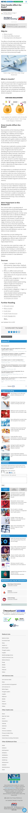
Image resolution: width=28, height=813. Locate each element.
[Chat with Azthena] (24, 810)
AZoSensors (5, 757)
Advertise (4, 726)
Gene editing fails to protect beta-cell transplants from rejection (19, 420)
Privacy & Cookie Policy (7, 733)
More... (6, 319)
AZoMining (4, 760)
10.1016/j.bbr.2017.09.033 (11, 287)
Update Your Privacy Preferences (14, 798)
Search (3, 718)
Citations (5, 341)
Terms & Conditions (6, 730)
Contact (4, 728)
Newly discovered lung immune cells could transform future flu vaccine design (18, 540)
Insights (4, 652)
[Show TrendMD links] (26, 386)
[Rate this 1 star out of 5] (9, 332)
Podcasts (4, 669)
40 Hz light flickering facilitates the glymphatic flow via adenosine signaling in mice (12, 372)
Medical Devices (6, 660)
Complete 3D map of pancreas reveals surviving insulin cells (18, 402)
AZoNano (4, 748)
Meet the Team (5, 716)
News (3, 643)
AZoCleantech (5, 750)
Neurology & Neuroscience (14, 584)
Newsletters (5, 721)
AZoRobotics (5, 755)
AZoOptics (4, 752)
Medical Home (5, 638)
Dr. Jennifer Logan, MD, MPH (19, 26)
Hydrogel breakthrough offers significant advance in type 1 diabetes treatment (18, 446)
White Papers (5, 647)
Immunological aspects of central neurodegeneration (12, 359)
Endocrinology (11, 597)
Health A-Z (4, 645)
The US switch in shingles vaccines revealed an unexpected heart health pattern (19, 511)
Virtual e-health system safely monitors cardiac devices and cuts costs (18, 556)
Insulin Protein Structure (10, 313)
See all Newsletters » (7, 604)
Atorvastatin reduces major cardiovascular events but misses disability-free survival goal (19, 502)
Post (3, 485)
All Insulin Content (9, 306)
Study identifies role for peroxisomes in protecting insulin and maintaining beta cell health (19, 438)
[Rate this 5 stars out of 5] (19, 332)
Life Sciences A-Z (6, 687)
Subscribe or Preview (12, 585)
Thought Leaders (6, 650)
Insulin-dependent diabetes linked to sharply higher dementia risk (19, 455)
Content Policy (5, 735)
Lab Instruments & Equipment (9, 684)
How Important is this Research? (12, 38)
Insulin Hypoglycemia (9, 316)
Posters (4, 667)
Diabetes (10, 591)
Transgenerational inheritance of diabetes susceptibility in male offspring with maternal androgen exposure (13, 354)
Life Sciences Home (6, 679)
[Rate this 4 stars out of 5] (16, 332)
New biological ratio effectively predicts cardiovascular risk (18, 394)
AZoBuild (4, 764)
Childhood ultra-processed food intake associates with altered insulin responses (18, 429)
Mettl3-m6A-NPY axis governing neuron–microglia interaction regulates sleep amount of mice (14, 378)
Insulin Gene (7, 311)
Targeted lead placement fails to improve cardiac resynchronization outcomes (18, 573)
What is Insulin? (8, 34)
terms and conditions (10, 788)
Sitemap (4, 723)
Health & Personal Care (7, 657)
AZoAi (3, 769)
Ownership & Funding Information (10, 738)
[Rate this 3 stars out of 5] (14, 332)
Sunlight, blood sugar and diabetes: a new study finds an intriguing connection (18, 519)
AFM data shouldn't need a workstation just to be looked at (18, 564)
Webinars (4, 696)
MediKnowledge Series (7, 655)
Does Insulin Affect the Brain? (12, 36)
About (3, 713)
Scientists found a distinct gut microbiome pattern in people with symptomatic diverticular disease (18, 495)
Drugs (3, 662)
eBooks (3, 664)
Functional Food (6, 640)
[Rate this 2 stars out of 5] (11, 332)
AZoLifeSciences (6, 767)
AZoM (3, 745)
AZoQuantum (5, 762)
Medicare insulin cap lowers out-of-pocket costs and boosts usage (18, 411)
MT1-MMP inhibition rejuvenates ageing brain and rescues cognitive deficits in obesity (13, 349)
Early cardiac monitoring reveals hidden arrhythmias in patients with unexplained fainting (18, 548)
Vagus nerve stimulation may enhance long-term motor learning (17, 527)
